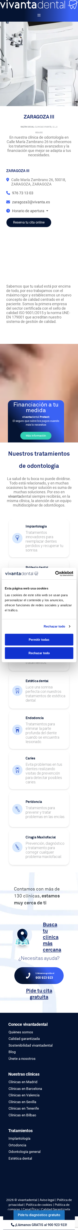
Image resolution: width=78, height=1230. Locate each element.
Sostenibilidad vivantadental (31, 1045)
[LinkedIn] (9, 1182)
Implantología (19, 1138)
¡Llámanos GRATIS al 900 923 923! (40, 1225)
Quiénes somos (21, 1032)
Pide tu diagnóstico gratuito (39, 1215)
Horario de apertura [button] (28, 211)
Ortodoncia (17, 1145)
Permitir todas (39, 639)
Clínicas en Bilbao (22, 1115)
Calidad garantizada (24, 1039)
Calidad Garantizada (55, 1209)
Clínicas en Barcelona (25, 1089)
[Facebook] (9, 1173)
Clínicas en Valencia (24, 1095)
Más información (36, 435)
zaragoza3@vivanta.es (31, 202)
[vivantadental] (39, 4)
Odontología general (25, 1152)
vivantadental (27, 1200)
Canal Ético (31, 1209)
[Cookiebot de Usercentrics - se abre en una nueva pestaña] (55, 573)
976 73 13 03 (22, 193)
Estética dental (20, 1158)
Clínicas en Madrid (23, 1082)
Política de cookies (39, 1204)
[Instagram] (9, 1177)
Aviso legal (47, 1200)
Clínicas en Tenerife (24, 1108)
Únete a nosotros (22, 1058)
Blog (12, 1052)
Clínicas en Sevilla (22, 1102)
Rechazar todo (54, 626)
